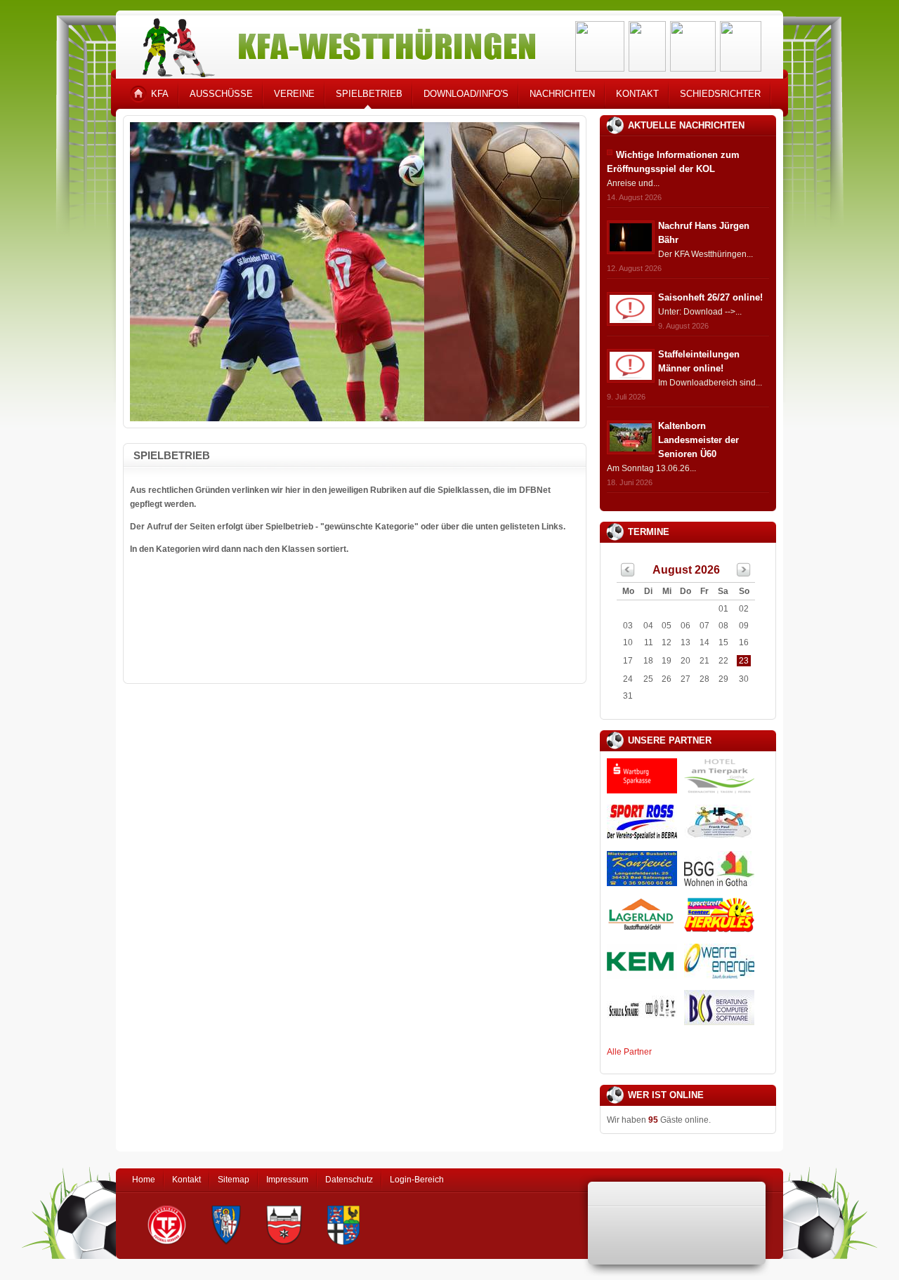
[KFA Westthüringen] (333, 44)
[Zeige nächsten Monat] (744, 574)
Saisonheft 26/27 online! (710, 297)
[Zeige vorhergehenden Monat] (628, 574)
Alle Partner (629, 1052)
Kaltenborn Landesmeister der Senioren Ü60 (698, 440)
